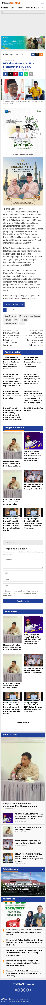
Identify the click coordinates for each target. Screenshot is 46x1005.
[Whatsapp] (26, 74)
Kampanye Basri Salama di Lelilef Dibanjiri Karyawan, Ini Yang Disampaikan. (33, 362)
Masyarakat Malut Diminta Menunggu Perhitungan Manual (12, 463)
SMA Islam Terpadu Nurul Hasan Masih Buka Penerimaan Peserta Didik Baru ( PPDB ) (24, 932)
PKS (22, 324)
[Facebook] (33, 54)
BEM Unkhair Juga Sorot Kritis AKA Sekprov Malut (11, 501)
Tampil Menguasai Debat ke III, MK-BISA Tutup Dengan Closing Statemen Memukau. (33, 523)
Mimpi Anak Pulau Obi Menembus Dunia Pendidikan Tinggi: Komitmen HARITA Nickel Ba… (24, 942)
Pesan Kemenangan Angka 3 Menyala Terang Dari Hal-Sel (33, 486)
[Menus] (43, 3)
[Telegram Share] (21, 74)
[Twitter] (37, 54)
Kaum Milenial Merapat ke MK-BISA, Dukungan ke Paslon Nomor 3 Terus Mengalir (33, 378)
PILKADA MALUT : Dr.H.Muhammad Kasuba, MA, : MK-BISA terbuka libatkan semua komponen (11, 337)
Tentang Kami (22, 999)
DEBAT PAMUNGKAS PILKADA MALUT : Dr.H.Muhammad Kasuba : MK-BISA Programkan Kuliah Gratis (12, 708)
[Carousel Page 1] (36, 893)
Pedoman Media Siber (10, 1001)
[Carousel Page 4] (41, 893)
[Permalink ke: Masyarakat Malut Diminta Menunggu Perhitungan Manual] (12, 445)
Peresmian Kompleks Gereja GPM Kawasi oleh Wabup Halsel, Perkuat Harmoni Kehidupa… (22, 963)
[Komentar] (31, 74)
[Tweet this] (10, 74)
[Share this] (5, 74)
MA (15, 320)
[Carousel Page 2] (38, 893)
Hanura (7, 320)
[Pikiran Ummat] (11, 3)
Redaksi (26, 1001)
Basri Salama (10, 316)
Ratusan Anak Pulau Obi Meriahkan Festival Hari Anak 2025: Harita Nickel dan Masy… (23, 973)
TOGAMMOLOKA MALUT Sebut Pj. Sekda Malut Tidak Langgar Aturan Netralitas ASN (33, 455)
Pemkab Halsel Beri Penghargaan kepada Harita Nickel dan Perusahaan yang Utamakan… (21, 887)
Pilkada (24, 320)
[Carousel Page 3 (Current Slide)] (40, 893)
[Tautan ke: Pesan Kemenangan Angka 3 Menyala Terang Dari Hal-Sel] (8, 844)
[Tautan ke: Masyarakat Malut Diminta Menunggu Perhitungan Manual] (23, 769)
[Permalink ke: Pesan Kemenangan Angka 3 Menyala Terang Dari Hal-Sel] (33, 476)
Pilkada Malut (15, 70)
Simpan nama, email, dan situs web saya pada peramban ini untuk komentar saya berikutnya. (20, 593)
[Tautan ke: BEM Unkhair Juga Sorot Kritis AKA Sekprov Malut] (8, 831)
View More (23, 722)
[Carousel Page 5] (43, 893)
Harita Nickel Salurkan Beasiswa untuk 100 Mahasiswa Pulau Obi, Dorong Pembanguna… (24, 952)
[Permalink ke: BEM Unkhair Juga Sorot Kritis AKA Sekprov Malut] (12, 484)
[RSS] (41, 54)
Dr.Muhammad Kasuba (29, 316)
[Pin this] (15, 74)
